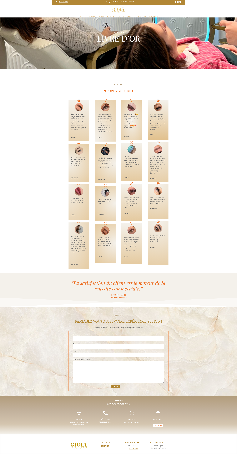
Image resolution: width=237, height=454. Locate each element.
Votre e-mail (77, 343)
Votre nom (76, 335)
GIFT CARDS (153, 16)
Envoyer (115, 386)
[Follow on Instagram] (179, 2)
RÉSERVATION (118, 16)
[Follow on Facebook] (176, 2)
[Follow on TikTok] (108, 446)
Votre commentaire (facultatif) (82, 359)
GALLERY (142, 16)
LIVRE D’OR (131, 16)
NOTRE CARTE (105, 16)
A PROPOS (90, 16)
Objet (74, 351)
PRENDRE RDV (158, 425)
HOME (81, 16)
